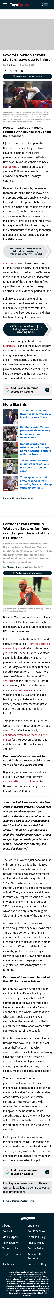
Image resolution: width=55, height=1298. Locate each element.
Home (6, 498)
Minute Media (20, 1272)
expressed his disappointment (21, 781)
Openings (33, 1225)
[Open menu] (5, 4)
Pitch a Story (10, 1242)
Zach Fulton (10, 263)
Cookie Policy (36, 1248)
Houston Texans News (22, 498)
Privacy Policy (36, 1242)
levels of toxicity (22, 690)
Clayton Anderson (17, 567)
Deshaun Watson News (23, 1201)
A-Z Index (8, 1264)
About (6, 1225)
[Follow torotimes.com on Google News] (47, 390)
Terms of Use (10, 1248)
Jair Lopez (12, 65)
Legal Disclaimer (12, 1254)
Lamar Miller (10, 166)
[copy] (22, 71)
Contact (7, 1231)
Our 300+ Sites (36, 1231)
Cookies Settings (38, 1264)
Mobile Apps (10, 1237)
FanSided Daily (37, 1237)
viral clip (8, 680)
